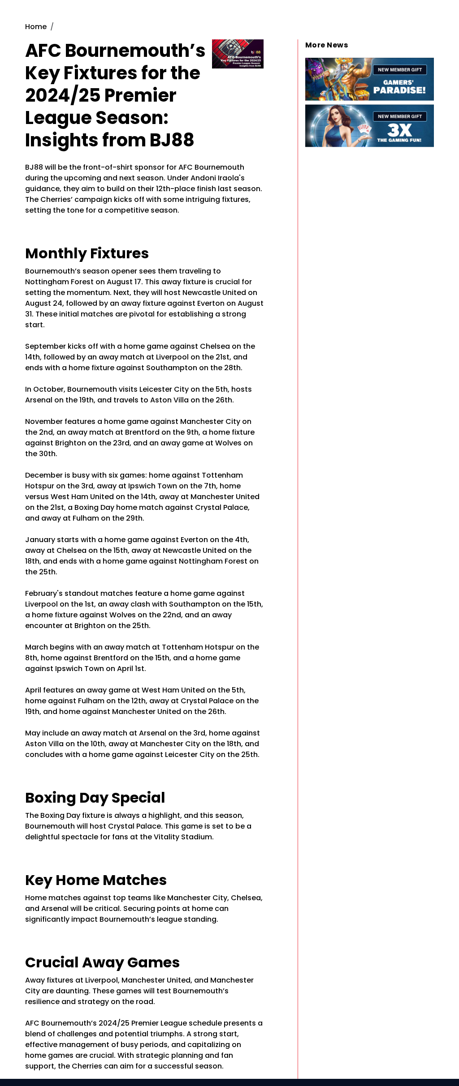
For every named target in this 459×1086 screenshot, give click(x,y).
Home (36, 26)
